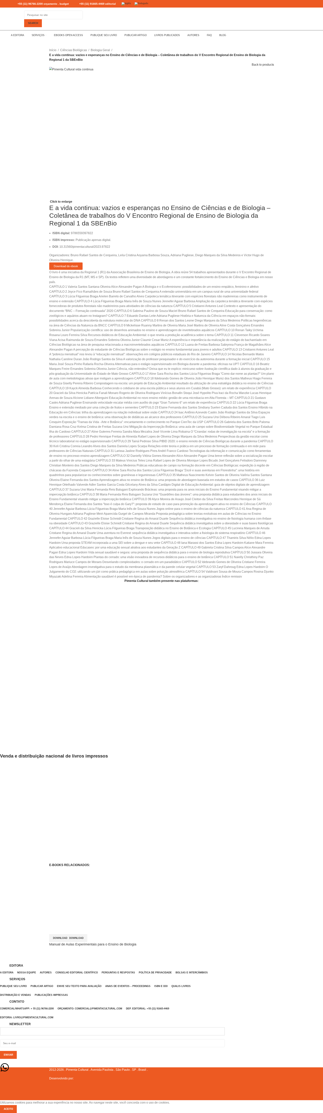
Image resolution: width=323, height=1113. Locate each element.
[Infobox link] (40, 4)
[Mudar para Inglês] (126, 3)
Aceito (8, 1109)
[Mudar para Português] (141, 3)
